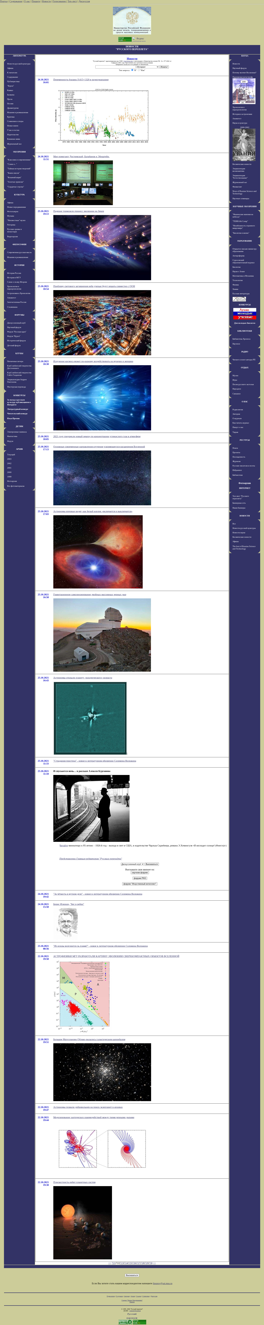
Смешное (237, 394)
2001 (9, 468)
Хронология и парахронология (14, 287)
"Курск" (10, 86)
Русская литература (241, 293)
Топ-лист (72, 1)
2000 (9, 472)
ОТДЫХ (244, 367)
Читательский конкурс (17, 413)
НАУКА (244, 56)
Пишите (36, 1)
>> (154, 1263)
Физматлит (237, 187)
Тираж (235, 432)
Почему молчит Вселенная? (244, 72)
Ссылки (138, 1296)
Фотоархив (12, 481)
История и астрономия (242, 114)
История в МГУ (14, 277)
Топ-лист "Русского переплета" (241, 497)
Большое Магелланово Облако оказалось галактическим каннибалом (89, 1039)
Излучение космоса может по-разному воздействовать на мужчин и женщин (93, 361)
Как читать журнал (241, 423)
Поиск (235, 448)
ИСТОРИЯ (19, 265)
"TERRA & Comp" (240, 221)
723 (122, 1263)
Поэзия (10, 103)
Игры (235, 380)
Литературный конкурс (17, 409)
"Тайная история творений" (19, 168)
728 (142, 1263)
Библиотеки (238, 475)
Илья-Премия (13, 418)
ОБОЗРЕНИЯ (19, 152)
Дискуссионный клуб (16, 323)
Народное (237, 389)
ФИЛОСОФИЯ (19, 244)
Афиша (10, 68)
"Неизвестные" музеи (16, 220)
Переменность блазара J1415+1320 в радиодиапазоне (81, 79)
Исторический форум (16, 340)
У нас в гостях (13, 130)
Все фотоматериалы (15, 486)
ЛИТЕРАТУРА (19, 56)
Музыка (10, 216)
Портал (4, 1)
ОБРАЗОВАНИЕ (244, 241)
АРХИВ (19, 449)
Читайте (63, 845)
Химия (235, 289)
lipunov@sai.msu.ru (162, 1283)
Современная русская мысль (19, 252)
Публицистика (13, 81)
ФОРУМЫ (19, 315)
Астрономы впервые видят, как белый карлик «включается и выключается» (92, 511)
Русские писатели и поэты (244, 466)
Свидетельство (128, 61)
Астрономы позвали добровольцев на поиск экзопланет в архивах (88, 1107)
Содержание (15, 1)
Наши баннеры (239, 508)
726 (134, 1263)
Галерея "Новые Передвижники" (132, 1300)
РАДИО (244, 352)
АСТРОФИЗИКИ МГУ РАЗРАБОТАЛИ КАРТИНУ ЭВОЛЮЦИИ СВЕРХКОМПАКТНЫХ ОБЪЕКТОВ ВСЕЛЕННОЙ (116, 956)
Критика (11, 117)
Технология (238, 280)
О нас (27, 1)
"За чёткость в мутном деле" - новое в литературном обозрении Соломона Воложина (97, 894)
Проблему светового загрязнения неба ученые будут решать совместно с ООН (94, 286)
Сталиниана (12, 307)
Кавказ (10, 90)
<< (109, 1263)
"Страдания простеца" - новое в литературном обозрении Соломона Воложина (94, 761)
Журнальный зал (14, 144)
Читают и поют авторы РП (244, 359)
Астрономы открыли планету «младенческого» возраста (82, 677)
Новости (46, 1)
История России (14, 273)
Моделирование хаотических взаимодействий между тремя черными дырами (93, 1117)
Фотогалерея (12, 211)
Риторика (11, 225)
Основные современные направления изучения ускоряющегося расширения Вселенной (99, 446)
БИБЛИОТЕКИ (244, 331)
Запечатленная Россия (16, 302)
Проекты (236, 452)
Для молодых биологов (244, 323)
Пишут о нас (238, 427)
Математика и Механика (243, 276)
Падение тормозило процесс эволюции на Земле (78, 211)
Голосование (59, 1)
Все (234, 524)
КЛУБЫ (19, 353)
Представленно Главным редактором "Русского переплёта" (90, 858)
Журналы (237, 461)
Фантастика (12, 436)
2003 (9, 459)
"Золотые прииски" (15, 182)
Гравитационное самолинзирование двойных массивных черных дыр (89, 594)
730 (150, 1263)
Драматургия (12, 108)
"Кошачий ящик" (14, 177)
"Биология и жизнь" (241, 233)
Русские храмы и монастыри (14, 230)
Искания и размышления (17, 112)
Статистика (145, 1296)
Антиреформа (238, 256)
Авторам (236, 414)
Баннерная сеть (239, 503)
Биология (236, 267)
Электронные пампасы (17, 432)
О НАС (245, 401)
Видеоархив (12, 236)
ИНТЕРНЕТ (244, 488)
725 (130, 1263)
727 (138, 1263)
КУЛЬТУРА (19, 195)
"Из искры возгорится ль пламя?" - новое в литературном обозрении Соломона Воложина (100, 946)
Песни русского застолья (243, 384)
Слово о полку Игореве (17, 282)
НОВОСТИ (245, 516)
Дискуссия (84, 1)
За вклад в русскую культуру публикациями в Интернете (19, 402)
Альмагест (11, 298)
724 (126, 1263)
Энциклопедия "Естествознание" (240, 176)
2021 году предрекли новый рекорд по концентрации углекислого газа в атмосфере (97, 436)
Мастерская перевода (16, 387)
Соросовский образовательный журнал (243, 261)
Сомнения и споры (15, 121)
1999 (9, 477)
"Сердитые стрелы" (15, 187)
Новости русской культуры (18, 64)
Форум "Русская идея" (16, 332)
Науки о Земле (239, 271)
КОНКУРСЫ (19, 395)
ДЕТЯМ (19, 426)
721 (113, 1263)
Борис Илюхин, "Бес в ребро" (68, 904)
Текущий (11, 454)
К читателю (12, 72)
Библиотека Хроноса (241, 339)
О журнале (237, 418)
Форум (10, 441)
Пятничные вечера (15, 361)
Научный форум (14, 327)
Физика (236, 285)
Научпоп (236, 344)
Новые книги (12, 126)
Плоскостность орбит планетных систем (74, 1182)
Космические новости (242, 164)
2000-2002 (244, 127)
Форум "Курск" (13, 336)
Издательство (13, 134)
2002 (9, 463)
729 (146, 1263)
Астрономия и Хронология (18, 293)
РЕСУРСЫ (245, 440)
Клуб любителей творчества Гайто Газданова (19, 373)
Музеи (235, 375)
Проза (9, 99)
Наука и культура (240, 123)
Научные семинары (241, 198)
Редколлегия (238, 409)
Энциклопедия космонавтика (239, 169)
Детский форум (13, 345)
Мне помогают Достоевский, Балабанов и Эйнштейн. (81, 156)
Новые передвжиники (16, 207)
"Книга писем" (13, 173)
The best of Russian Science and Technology (244, 547)
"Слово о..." (12, 164)
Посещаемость (239, 457)
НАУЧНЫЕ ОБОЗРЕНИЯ (245, 206)
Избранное (237, 470)
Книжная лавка (13, 139)
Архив (133, 1296)
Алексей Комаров (135, 1311)
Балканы (10, 95)
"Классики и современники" (19, 160)
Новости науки (239, 532)
